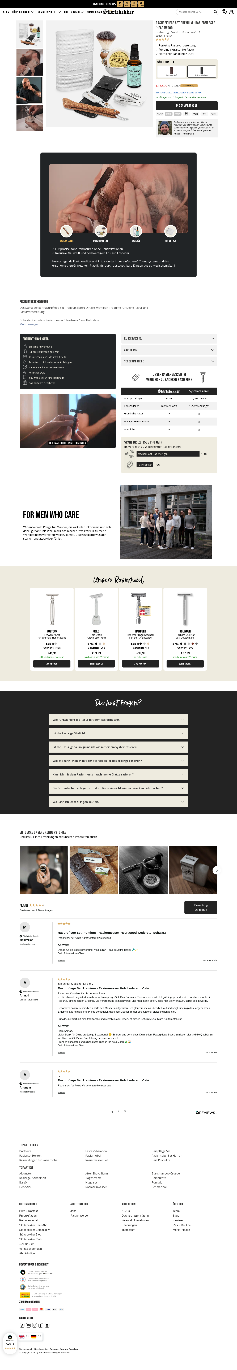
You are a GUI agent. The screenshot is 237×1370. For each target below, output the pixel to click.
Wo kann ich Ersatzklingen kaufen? (76, 802)
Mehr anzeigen (29, 324)
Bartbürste (159, 1178)
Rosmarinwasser (96, 1187)
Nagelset (91, 1182)
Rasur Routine (182, 1225)
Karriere (178, 1220)
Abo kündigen (27, 1253)
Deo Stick (25, 1187)
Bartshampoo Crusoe (166, 1173)
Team (176, 1210)
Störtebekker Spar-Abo (33, 1225)
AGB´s (126, 1210)
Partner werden (79, 1215)
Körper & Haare (21, 12)
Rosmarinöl (159, 1187)
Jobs (73, 1210)
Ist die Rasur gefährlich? (69, 733)
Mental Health (181, 1229)
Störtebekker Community (34, 1229)
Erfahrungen (129, 1225)
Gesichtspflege (47, 12)
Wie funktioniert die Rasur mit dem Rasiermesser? (87, 720)
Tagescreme (93, 1178)
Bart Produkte (161, 1160)
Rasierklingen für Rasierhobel (38, 1160)
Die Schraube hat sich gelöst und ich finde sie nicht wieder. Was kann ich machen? (108, 788)
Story (176, 1215)
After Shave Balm (96, 1173)
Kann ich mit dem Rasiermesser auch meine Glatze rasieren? (93, 774)
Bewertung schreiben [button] (201, 907)
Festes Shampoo (96, 1151)
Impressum (128, 1229)
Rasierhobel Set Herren (167, 1155)
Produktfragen (28, 1215)
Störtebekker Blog (30, 1234)
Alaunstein (26, 1173)
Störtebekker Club (30, 1239)
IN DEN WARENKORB (186, 106)
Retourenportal (28, 1220)
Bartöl (23, 1182)
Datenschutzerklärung (135, 1215)
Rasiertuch (170, 240)
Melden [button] (61, 960)
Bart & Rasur (72, 12)
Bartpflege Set (161, 1151)
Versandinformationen (135, 1220)
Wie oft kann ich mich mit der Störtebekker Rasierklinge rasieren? (97, 761)
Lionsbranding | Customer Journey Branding (56, 1349)
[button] (10, 1343)
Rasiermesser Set (96, 1160)
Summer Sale (96, 12)
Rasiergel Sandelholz (32, 1178)
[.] (224, 11)
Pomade (157, 1182)
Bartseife (25, 1151)
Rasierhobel (93, 1155)
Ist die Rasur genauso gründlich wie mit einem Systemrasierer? (95, 747)
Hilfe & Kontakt (28, 1210)
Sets (6, 12)
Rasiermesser (67, 240)
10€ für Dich (26, 1243)
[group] (38, 905)
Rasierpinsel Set (101, 240)
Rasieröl (136, 240)
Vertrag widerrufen (30, 1248)
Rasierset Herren (30, 1155)
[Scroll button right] (217, 870)
